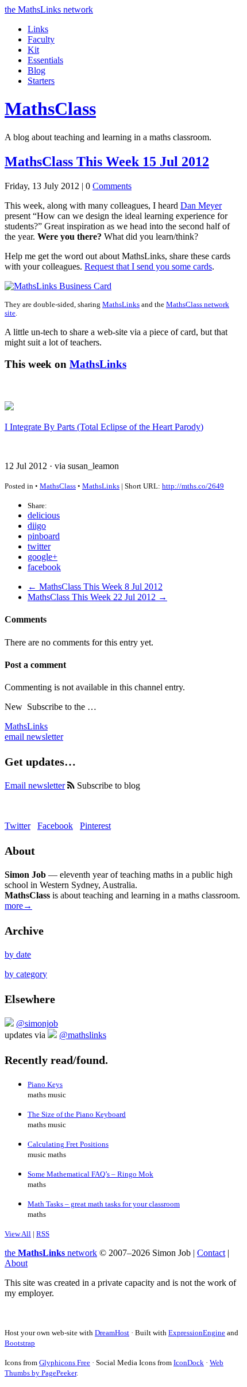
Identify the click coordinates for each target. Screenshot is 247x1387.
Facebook (55, 826)
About (16, 1263)
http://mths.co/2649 (193, 486)
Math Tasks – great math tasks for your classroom (104, 1204)
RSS (42, 1234)
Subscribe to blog (107, 785)
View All (18, 1234)
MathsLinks (121, 305)
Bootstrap (20, 1343)
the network (51, 1253)
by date (18, 954)
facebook (44, 567)
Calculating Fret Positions (68, 1144)
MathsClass (58, 486)
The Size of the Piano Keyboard (77, 1114)
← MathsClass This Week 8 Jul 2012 (95, 586)
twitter (39, 546)
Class (50, 108)
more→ (18, 905)
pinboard (44, 536)
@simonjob (37, 1023)
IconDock (188, 1362)
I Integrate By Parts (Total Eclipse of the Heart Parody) (104, 427)
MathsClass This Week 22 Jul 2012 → (97, 597)
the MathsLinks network (49, 9)
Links (38, 29)
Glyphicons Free (64, 1362)
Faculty (41, 39)
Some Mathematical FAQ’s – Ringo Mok (90, 1174)
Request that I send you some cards (148, 266)
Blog (36, 70)
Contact (211, 1253)
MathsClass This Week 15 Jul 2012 (107, 161)
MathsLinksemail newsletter (34, 731)
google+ (42, 557)
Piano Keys (45, 1084)
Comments (112, 186)
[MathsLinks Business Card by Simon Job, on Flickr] (58, 286)
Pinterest (95, 826)
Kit (33, 50)
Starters (41, 81)
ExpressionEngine (196, 1332)
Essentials (45, 60)
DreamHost (112, 1332)
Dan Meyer (201, 205)
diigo (37, 526)
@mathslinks (82, 1035)
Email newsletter (35, 785)
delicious (44, 515)
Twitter (17, 826)
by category (26, 974)
